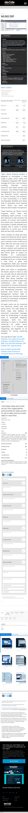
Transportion (8, 384)
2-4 (8, 368)
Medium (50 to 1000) (20, 365)
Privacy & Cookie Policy (16, 709)
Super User (20, 374)
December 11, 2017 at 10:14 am (10, 401)
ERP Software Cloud (10, 625)
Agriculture (8, 388)
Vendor (15, 800)
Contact (15, 798)
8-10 (8, 363)
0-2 (8, 370)
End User (20, 372)
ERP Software (3, 625)
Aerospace (8, 386)
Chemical (8, 390)
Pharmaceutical (8, 392)
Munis (2, 630)
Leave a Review (10, 398)
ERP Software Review (17, 625)
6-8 (8, 365)
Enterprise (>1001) (20, 366)
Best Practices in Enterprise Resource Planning (11, 352)
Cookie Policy (17, 796)
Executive (20, 379)
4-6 (8, 366)
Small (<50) (20, 363)
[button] (3, 474)
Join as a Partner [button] (14, 761)
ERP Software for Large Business (13, 344)
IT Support (20, 375)
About (4, 796)
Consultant (20, 377)
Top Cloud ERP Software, (14, 343)
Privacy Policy (5, 800)
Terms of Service (6, 798)
